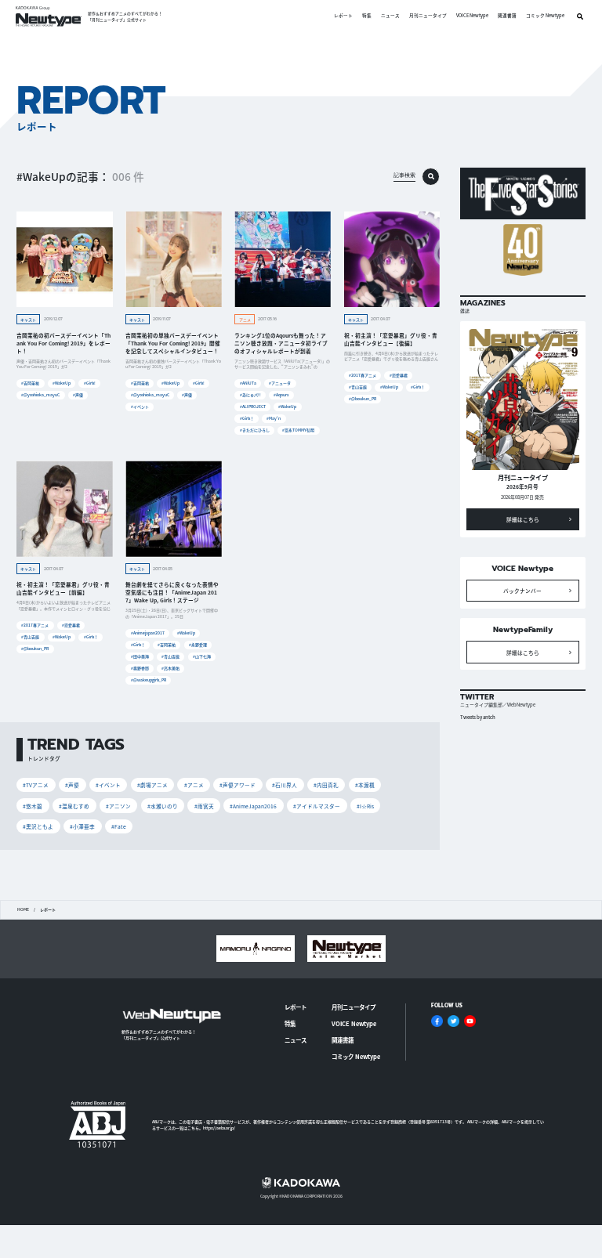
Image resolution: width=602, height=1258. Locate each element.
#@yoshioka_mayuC (40, 394)
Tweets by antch (477, 717)
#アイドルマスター (316, 806)
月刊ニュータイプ (428, 16)
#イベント (140, 406)
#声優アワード (237, 785)
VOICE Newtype (472, 16)
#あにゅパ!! (250, 394)
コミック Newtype (545, 16)
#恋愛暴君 (399, 375)
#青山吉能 (358, 386)
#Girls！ (247, 418)
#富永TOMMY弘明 (298, 429)
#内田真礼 (326, 785)
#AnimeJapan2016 (253, 806)
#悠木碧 (32, 806)
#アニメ (194, 785)
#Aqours (281, 394)
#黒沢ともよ (38, 826)
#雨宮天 (204, 806)
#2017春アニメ (362, 375)
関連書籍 (507, 16)
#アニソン (118, 806)
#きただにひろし (255, 429)
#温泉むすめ (74, 806)
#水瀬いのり (162, 806)
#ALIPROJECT (253, 406)
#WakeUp (62, 382)
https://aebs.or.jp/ (219, 1127)
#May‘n (274, 418)
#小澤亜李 (82, 826)
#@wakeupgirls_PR (148, 679)
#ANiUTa (248, 382)
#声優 (78, 394)
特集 (367, 16)
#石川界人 (284, 785)
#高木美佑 (170, 668)
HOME (23, 909)
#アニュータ (280, 382)
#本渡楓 (365, 785)
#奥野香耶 (140, 668)
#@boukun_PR (362, 398)
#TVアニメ (36, 785)
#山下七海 (202, 656)
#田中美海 (140, 656)
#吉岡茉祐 (30, 382)
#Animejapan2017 (148, 632)
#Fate (118, 826)
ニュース (390, 16)
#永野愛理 (198, 644)
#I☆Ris (365, 806)
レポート (343, 16)
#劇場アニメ (152, 785)
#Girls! (90, 382)
